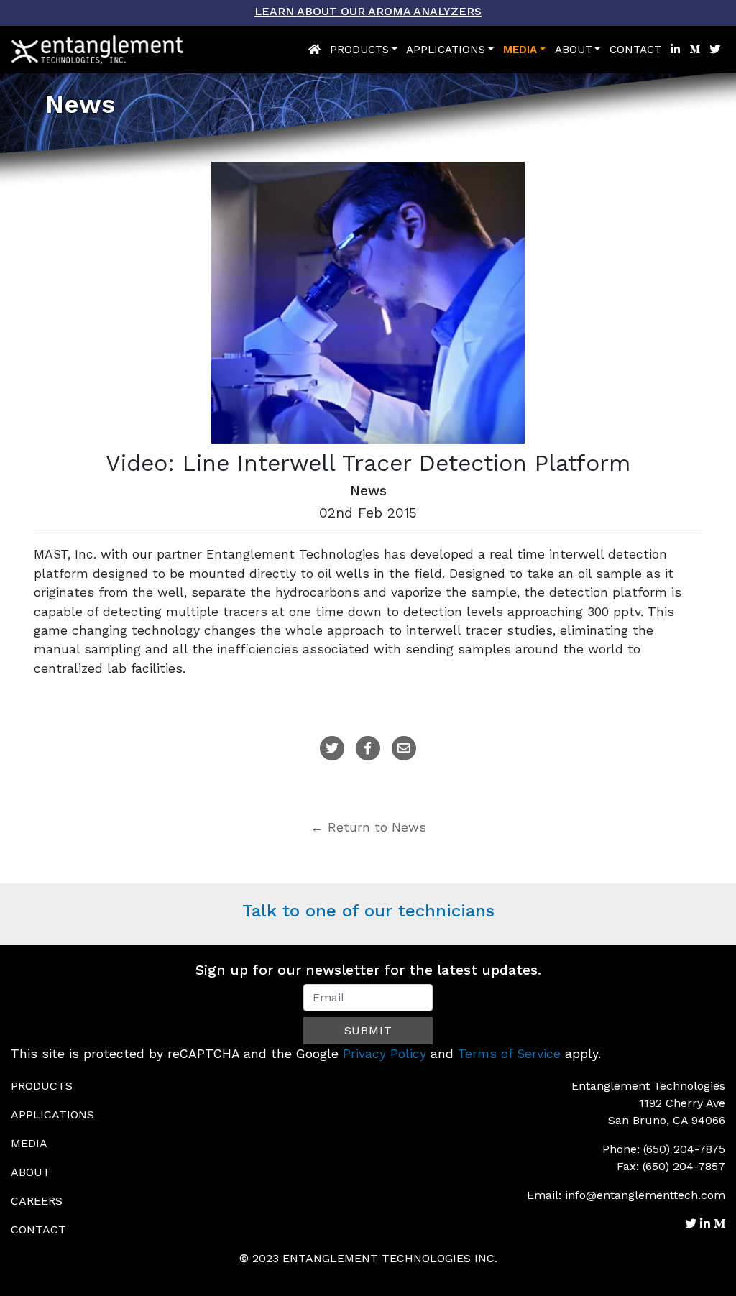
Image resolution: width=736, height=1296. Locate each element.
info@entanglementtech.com (645, 1195)
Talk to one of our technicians (368, 911)
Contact (635, 49)
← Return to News (368, 827)
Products (359, 49)
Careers (37, 1201)
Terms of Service (509, 1054)
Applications (445, 49)
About (573, 49)
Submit (368, 1030)
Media (520, 49)
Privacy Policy (384, 1054)
